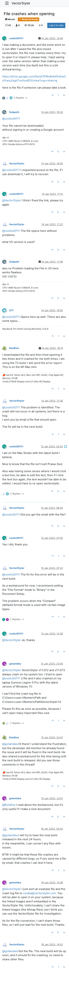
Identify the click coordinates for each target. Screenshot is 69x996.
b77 (11, 310)
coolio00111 (16, 38)
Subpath (14, 112)
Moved (11, 19)
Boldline (14, 348)
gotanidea (15, 663)
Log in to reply (56, 25)
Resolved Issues (29, 19)
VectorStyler (21, 3)
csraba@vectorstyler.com (39, 893)
